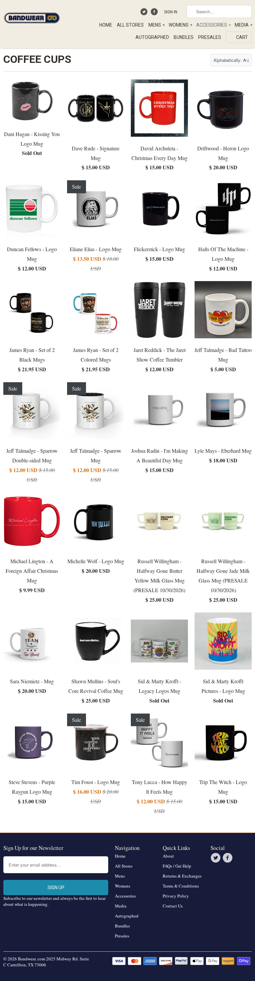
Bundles (184, 37)
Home (105, 25)
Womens (180, 25)
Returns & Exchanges (182, 876)
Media (243, 25)
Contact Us (173, 906)
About (168, 856)
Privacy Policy (176, 896)
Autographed (152, 37)
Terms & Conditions (181, 886)
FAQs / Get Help (177, 866)
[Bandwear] (31, 16)
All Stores (130, 25)
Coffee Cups (37, 59)
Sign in (170, 12)
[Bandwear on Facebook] (154, 13)
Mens (156, 25)
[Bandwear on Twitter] (144, 13)
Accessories (213, 25)
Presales (209, 37)
